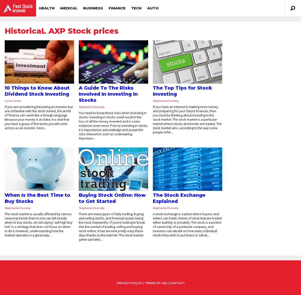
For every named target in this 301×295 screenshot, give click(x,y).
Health (47, 8)
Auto (152, 8)
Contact (177, 283)
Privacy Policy (129, 283)
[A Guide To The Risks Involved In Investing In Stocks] (113, 62)
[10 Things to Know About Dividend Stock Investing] (39, 62)
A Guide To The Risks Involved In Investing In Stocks (108, 94)
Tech (136, 8)
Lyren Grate (13, 100)
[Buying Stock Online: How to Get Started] (113, 169)
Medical (69, 8)
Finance (117, 8)
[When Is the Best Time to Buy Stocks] (39, 169)
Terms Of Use (156, 283)
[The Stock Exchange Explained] (187, 169)
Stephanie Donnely (92, 107)
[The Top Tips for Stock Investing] (187, 62)
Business (93, 8)
